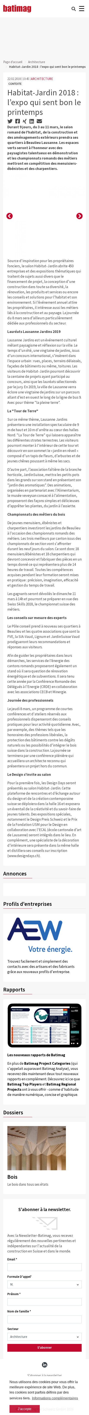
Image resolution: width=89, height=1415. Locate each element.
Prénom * (14, 1294)
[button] (9, 216)
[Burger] (81, 9)
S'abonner (44, 1347)
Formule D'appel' (19, 1277)
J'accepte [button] (24, 1409)
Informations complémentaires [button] (55, 1398)
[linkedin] (44, 1365)
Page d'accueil (12, 62)
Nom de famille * (19, 1311)
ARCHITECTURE (42, 79)
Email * (12, 1259)
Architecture (36, 62)
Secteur (13, 1329)
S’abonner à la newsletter (44, 1375)
